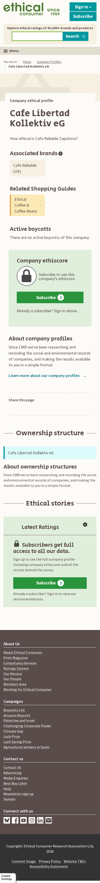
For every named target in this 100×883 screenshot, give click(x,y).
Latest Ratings (40, 527)
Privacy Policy (50, 861)
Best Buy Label (15, 783)
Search (72, 36)
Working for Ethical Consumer (27, 689)
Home (27, 62)
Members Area (14, 684)
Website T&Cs (75, 861)
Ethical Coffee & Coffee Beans (25, 205)
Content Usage (24, 861)
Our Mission (12, 673)
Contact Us (12, 767)
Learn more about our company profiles (48, 375)
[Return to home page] (31, 11)
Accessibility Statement (49, 866)
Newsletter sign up (18, 793)
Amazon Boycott (16, 715)
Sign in (82, 6)
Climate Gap (13, 731)
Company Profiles (49, 62)
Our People (12, 678)
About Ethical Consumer (22, 652)
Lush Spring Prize (17, 741)
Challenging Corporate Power (27, 725)
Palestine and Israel (19, 720)
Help (7, 788)
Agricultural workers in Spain (26, 747)
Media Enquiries (15, 778)
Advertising (12, 772)
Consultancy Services (20, 663)
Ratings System (16, 668)
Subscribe (83, 16)
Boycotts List (14, 710)
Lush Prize (11, 736)
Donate (9, 799)
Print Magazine (15, 657)
